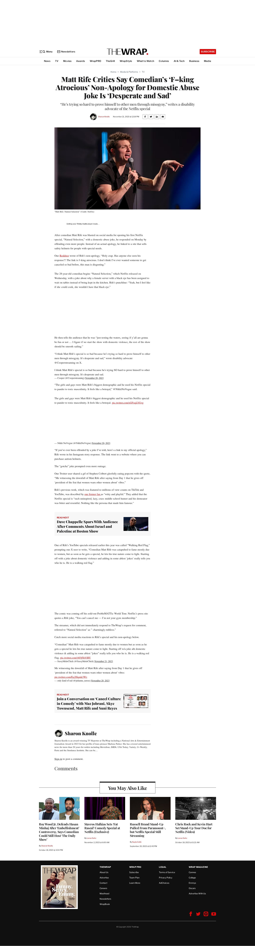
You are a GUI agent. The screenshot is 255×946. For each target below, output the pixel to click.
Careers (103, 888)
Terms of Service (167, 872)
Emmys (192, 883)
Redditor (64, 255)
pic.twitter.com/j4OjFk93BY (75, 657)
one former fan (92, 494)
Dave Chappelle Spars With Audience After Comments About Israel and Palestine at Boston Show (87, 526)
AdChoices (164, 883)
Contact (103, 883)
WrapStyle (126, 61)
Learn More (134, 883)
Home (113, 72)
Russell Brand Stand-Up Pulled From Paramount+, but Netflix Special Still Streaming (148, 829)
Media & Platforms (129, 72)
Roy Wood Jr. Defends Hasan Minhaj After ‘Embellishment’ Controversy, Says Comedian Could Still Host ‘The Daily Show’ (59, 831)
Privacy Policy (165, 877)
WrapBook (105, 904)
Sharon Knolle (103, 116)
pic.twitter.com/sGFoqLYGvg (127, 402)
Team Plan (134, 877)
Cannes (192, 872)
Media (207, 61)
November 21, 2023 (103, 661)
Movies (67, 61)
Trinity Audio (82, 224)
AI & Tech (179, 61)
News (47, 61)
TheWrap (105, 867)
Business (194, 61)
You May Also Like (127, 788)
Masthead (104, 893)
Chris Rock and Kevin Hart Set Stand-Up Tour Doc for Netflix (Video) (193, 828)
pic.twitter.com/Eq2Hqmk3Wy (70, 677)
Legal (162, 867)
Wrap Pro (135, 867)
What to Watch (145, 61)
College (192, 877)
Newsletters (68, 51)
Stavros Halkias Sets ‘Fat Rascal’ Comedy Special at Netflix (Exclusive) (102, 828)
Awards (80, 61)
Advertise (104, 877)
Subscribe (208, 51)
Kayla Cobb (136, 842)
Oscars (192, 888)
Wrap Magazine (198, 867)
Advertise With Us (197, 893)
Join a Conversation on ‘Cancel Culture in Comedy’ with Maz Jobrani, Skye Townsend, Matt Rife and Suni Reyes (89, 703)
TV (56, 61)
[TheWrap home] (127, 52)
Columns (164, 61)
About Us (104, 872)
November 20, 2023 (94, 377)
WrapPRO (95, 61)
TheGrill (110, 61)
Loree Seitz (91, 838)
